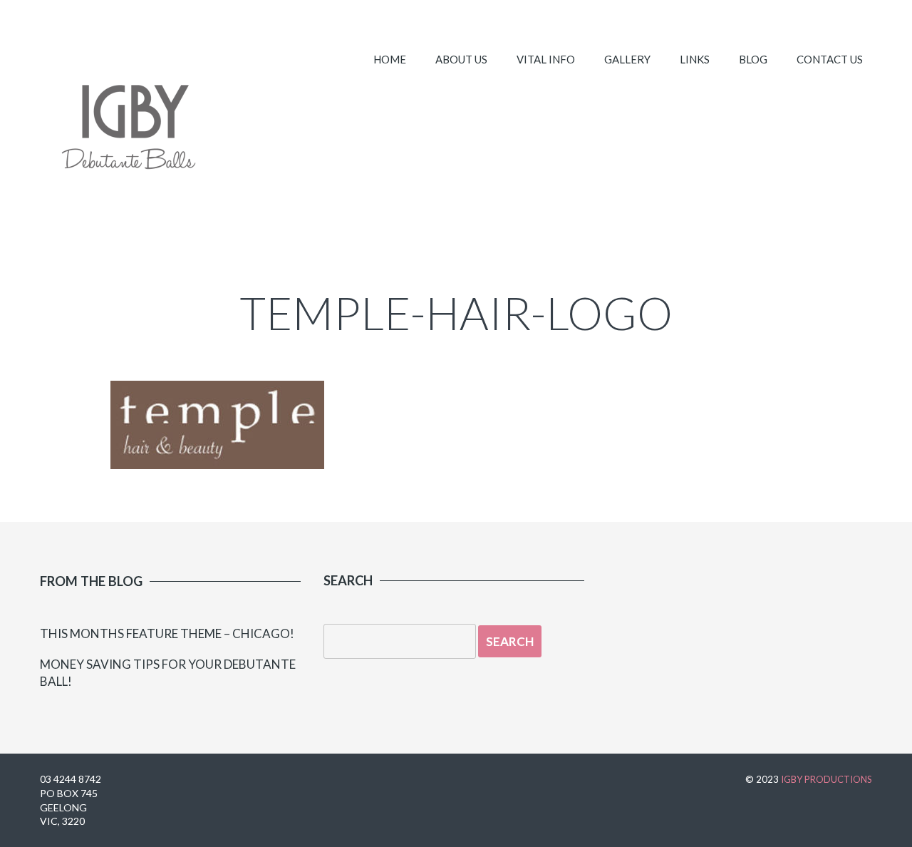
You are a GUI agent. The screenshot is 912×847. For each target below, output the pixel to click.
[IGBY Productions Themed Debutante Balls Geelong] (127, 132)
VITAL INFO (546, 59)
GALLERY (627, 59)
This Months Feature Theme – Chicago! (167, 633)
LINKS (695, 59)
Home (389, 59)
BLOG (753, 59)
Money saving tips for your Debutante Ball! (168, 673)
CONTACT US (830, 59)
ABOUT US (461, 59)
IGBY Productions (826, 779)
